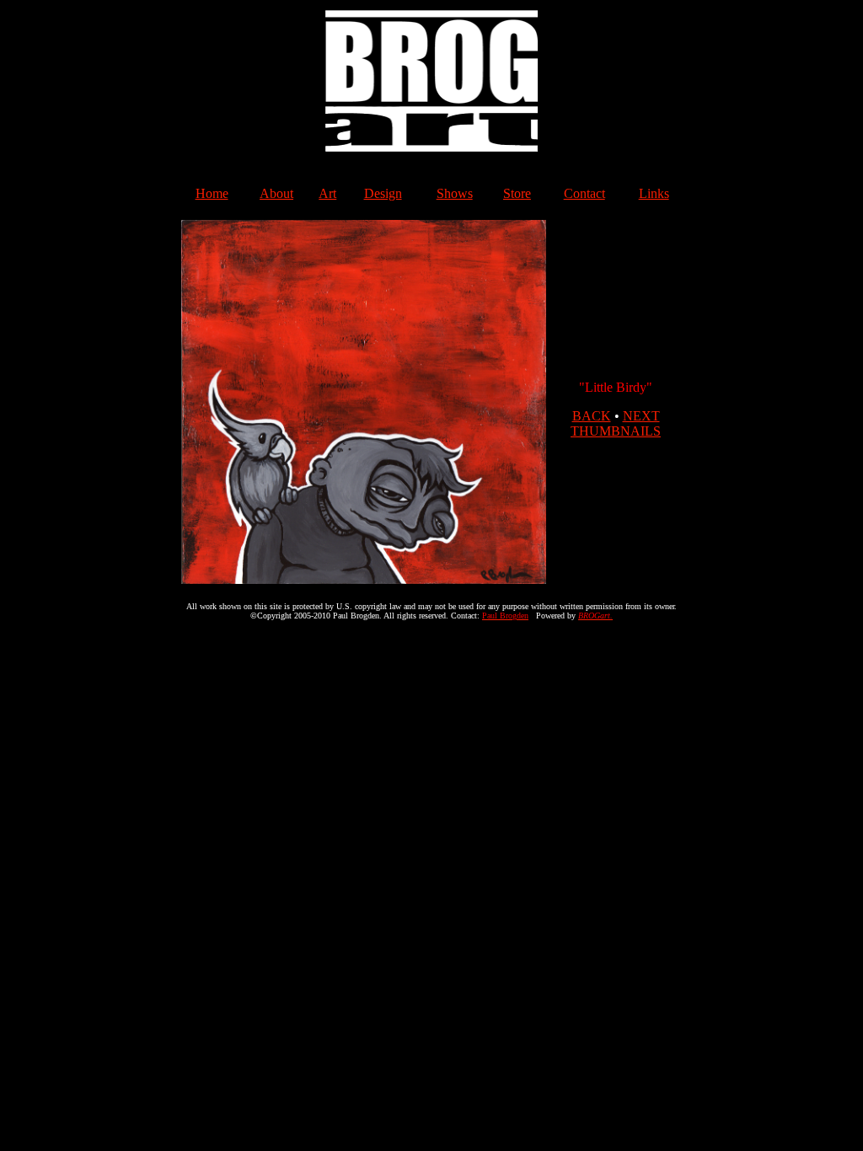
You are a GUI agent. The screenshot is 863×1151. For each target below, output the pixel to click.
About (276, 193)
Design (383, 193)
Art (327, 193)
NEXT (641, 416)
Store (517, 193)
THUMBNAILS (616, 431)
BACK (591, 416)
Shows (455, 193)
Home (212, 193)
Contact (584, 193)
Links (654, 193)
